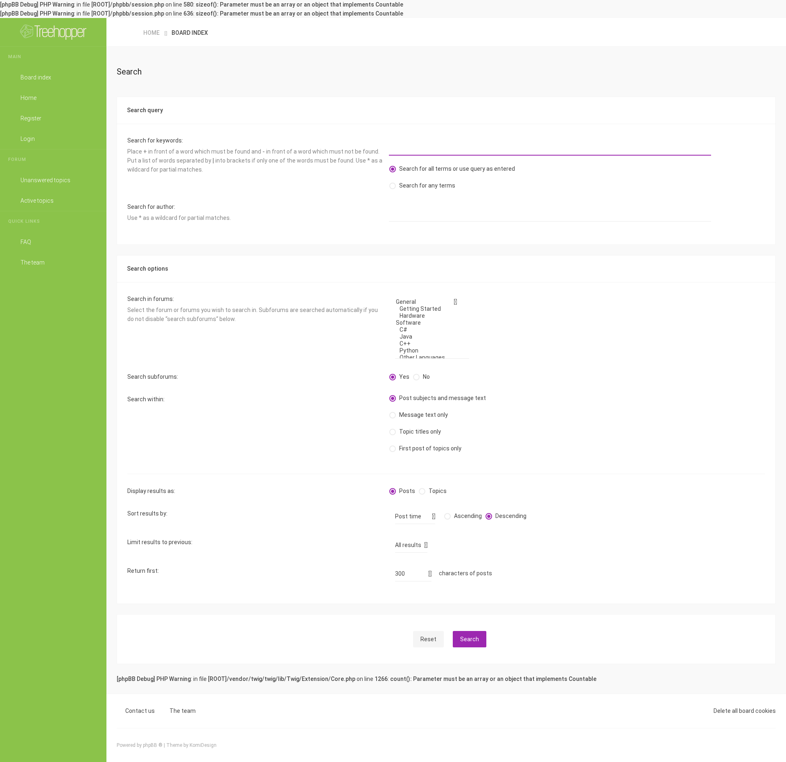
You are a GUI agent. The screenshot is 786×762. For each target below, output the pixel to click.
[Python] (429, 350)
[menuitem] (53, 57)
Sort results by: (147, 513)
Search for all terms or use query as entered (457, 168)
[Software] (429, 322)
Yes (404, 376)
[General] (429, 301)
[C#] (429, 329)
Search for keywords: (155, 140)
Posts (407, 491)
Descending (510, 516)
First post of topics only (430, 448)
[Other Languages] (429, 357)
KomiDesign (203, 745)
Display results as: (151, 491)
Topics (438, 491)
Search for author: (151, 207)
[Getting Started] (429, 308)
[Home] (53, 32)
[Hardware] (429, 315)
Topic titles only (420, 431)
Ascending (468, 516)
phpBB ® (153, 745)
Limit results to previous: (159, 542)
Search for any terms (427, 185)
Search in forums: (150, 299)
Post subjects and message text (442, 398)
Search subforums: (152, 376)
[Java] (429, 336)
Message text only (423, 415)
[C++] (429, 343)
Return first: (143, 571)
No (426, 376)
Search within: (146, 399)
